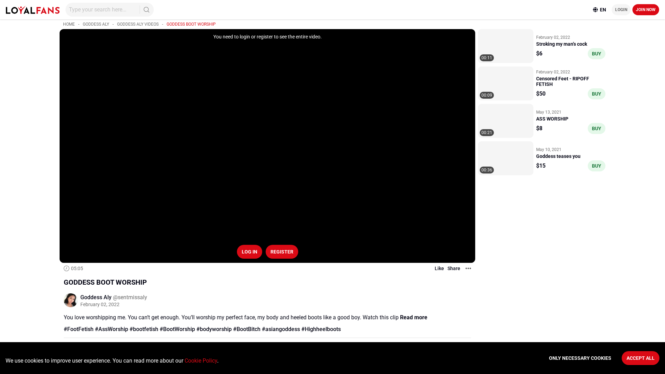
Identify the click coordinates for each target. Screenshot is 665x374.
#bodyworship (214, 329)
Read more (413, 317)
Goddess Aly (96, 24)
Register (282, 252)
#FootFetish (79, 329)
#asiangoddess (281, 329)
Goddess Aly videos (138, 24)
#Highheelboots (321, 329)
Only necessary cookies (580, 358)
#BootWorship (177, 329)
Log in (249, 252)
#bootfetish (144, 329)
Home (69, 24)
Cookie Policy (201, 360)
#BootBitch (246, 329)
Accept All (641, 358)
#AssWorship (111, 329)
